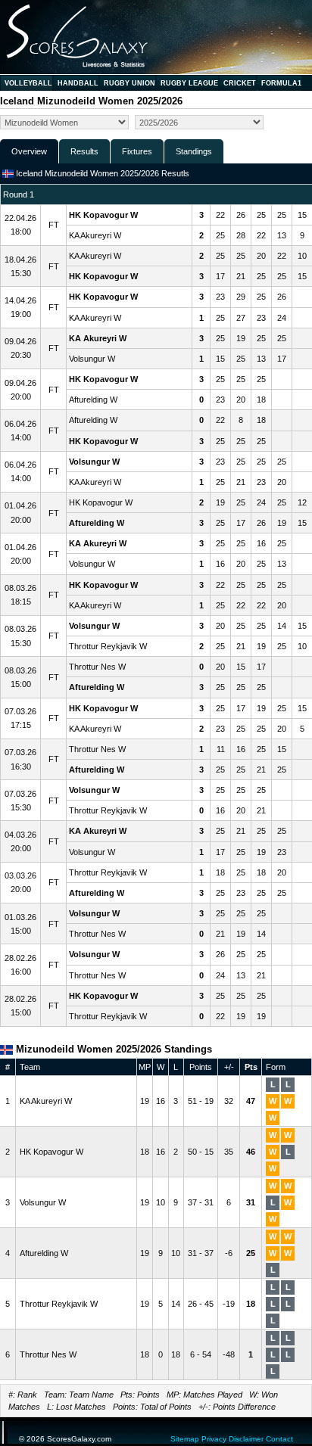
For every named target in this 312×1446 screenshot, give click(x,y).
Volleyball (28, 83)
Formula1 (281, 83)
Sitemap (184, 1439)
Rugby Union (129, 83)
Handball (78, 83)
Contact (279, 1439)
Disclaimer (246, 1439)
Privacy (213, 1439)
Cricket (239, 83)
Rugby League (189, 83)
